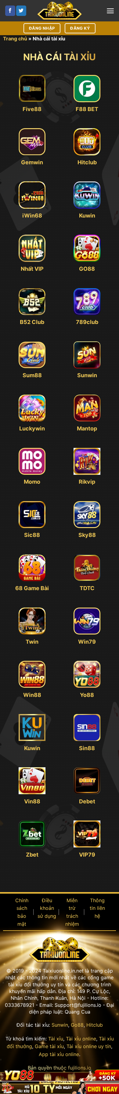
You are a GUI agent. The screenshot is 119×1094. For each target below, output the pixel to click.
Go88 (77, 1025)
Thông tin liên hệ (97, 908)
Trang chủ (15, 38)
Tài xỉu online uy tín (89, 1046)
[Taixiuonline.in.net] (59, 10)
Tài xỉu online (81, 1039)
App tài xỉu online (59, 1054)
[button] (110, 11)
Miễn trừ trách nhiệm (72, 912)
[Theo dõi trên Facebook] (10, 11)
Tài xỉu (55, 1039)
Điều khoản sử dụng (47, 908)
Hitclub (94, 1025)
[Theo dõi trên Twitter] (21, 11)
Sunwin (60, 1025)
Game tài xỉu (49, 1046)
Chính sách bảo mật (21, 912)
